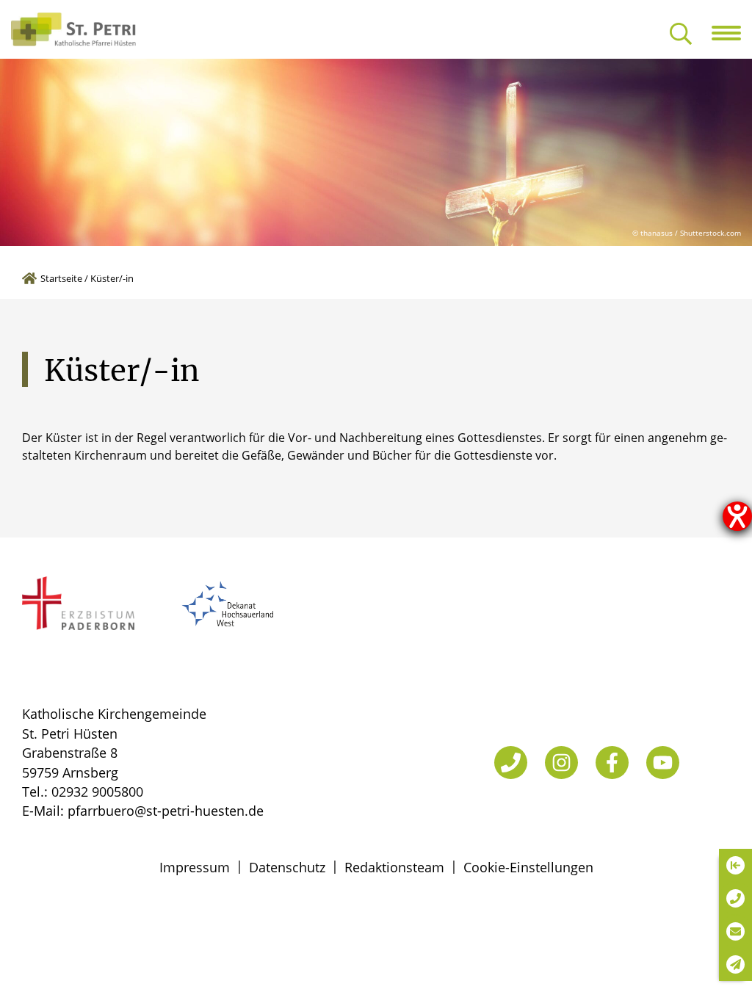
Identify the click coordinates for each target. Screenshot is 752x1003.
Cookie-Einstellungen (528, 867)
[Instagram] (561, 762)
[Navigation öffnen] (732, 33)
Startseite (61, 278)
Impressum (194, 867)
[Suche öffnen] (680, 35)
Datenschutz (287, 867)
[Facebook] (612, 762)
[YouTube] (662, 762)
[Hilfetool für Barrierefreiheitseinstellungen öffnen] (737, 516)
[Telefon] (510, 762)
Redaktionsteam (394, 867)
